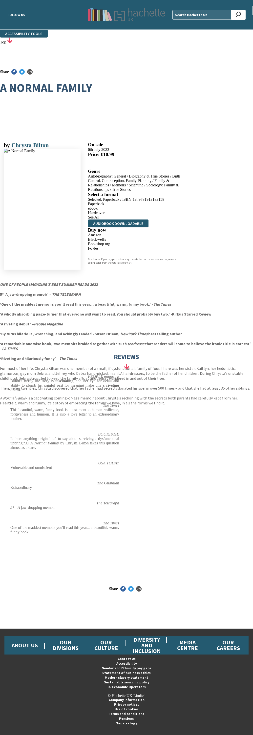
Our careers (228, 645)
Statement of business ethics (126, 673)
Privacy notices (126, 704)
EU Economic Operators (126, 687)
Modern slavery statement (126, 677)
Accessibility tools (23, 33)
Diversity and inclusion (147, 645)
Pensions (126, 718)
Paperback (96, 204)
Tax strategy (126, 723)
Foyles (93, 248)
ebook (93, 208)
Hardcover (96, 213)
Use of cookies (127, 709)
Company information (127, 699)
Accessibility (126, 663)
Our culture (106, 645)
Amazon (94, 235)
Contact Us (127, 658)
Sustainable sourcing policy (126, 682)
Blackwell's (97, 239)
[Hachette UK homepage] (126, 14)
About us (25, 645)
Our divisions (66, 645)
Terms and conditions (126, 714)
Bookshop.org (99, 244)
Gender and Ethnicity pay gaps (126, 668)
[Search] (239, 15)
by (7, 145)
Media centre (187, 645)
